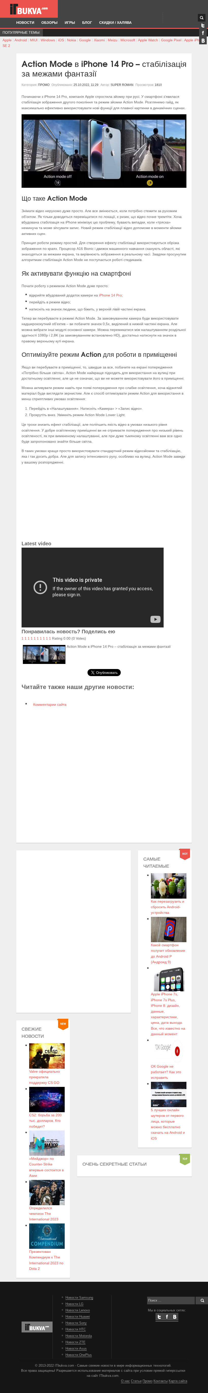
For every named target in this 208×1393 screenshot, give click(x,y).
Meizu (112, 40)
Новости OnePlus (78, 1355)
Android (20, 40)
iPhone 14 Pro (110, 295)
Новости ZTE (75, 1342)
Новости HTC (75, 1329)
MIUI (34, 40)
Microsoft (127, 40)
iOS (61, 40)
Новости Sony (76, 1323)
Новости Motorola (78, 1336)
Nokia (71, 40)
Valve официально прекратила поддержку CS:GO (44, 1077)
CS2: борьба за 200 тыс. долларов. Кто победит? (45, 1120)
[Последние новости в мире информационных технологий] (29, 9)
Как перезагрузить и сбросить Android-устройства (167, 907)
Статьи (136, 1381)
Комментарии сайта (49, 704)
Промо (147, 1381)
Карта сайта (178, 1381)
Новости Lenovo (77, 1310)
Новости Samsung (79, 1297)
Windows (48, 40)
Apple (7, 40)
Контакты (160, 1381)
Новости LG (74, 1304)
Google (85, 40)
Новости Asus (76, 1348)
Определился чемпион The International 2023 (43, 1213)
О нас (125, 1381)
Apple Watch (148, 40)
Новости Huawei (77, 1316)
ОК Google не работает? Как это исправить (166, 1072)
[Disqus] (104, 774)
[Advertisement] (104, 504)
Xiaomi (99, 40)
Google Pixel (171, 40)
